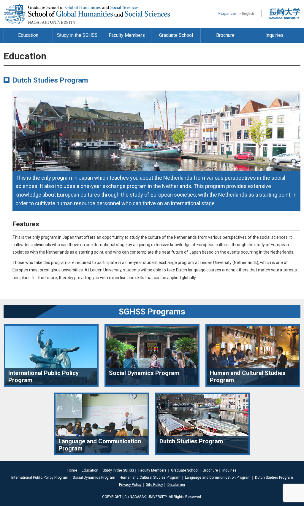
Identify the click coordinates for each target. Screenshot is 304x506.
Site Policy (154, 485)
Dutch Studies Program (274, 477)
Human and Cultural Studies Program (150, 477)
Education (90, 470)
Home (72, 470)
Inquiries (229, 470)
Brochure (210, 470)
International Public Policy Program (39, 477)
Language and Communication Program (218, 477)
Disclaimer (176, 485)
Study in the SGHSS (118, 470)
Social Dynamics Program (94, 477)
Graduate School (184, 470)
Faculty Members (152, 470)
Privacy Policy (130, 485)
